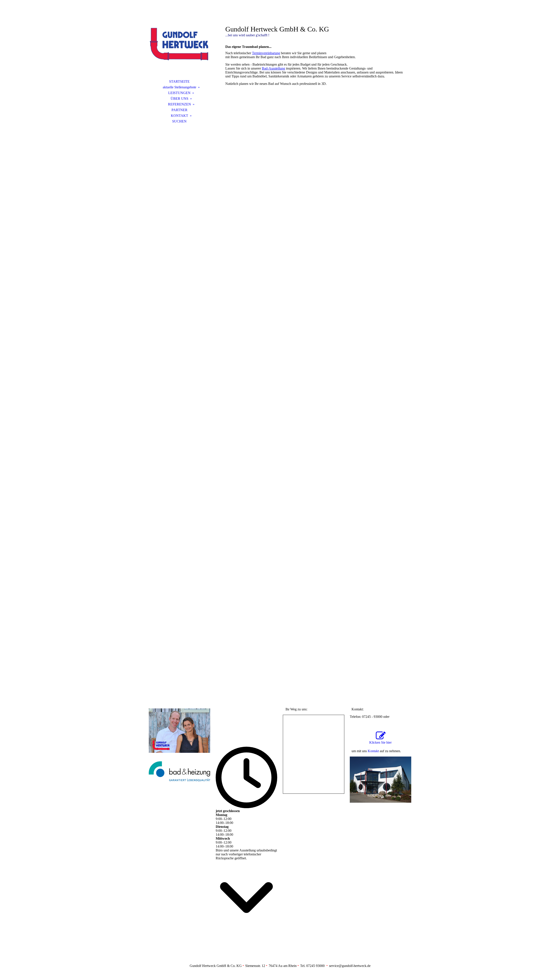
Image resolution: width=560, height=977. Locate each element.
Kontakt (373, 751)
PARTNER (179, 110)
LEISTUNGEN (179, 93)
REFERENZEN (179, 104)
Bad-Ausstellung (273, 68)
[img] (179, 44)
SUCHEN (179, 121)
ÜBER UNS (179, 98)
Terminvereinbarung (266, 53)
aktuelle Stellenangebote (179, 87)
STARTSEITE (179, 81)
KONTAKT (179, 115)
